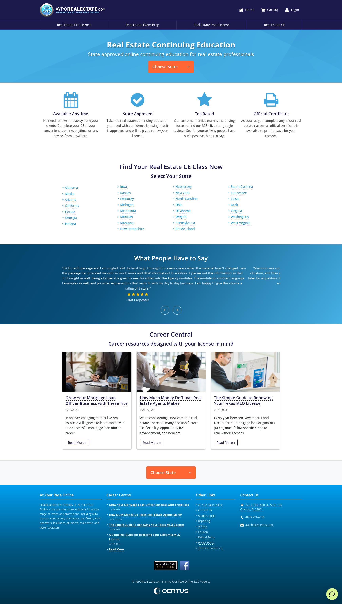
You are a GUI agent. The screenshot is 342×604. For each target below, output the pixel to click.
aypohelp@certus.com (259, 525)
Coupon (203, 532)
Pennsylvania (185, 223)
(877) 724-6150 (255, 517)
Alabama (71, 187)
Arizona (70, 200)
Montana (127, 223)
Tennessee (239, 193)
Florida (70, 212)
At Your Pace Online (210, 505)
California (72, 205)
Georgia (71, 218)
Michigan (127, 205)
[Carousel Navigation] (171, 310)
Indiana (70, 224)
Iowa (123, 186)
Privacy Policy (206, 542)
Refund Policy (206, 537)
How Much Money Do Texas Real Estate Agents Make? (171, 400)
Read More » (77, 442)
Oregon (181, 217)
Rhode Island (185, 229)
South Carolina (242, 186)
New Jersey (183, 186)
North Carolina (186, 199)
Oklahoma (183, 211)
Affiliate (202, 526)
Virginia (236, 211)
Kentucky (127, 199)
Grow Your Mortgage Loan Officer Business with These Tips (97, 400)
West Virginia (240, 223)
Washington (240, 217)
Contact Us (205, 510)
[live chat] (332, 594)
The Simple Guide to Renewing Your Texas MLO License (243, 400)
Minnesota (128, 211)
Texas (235, 199)
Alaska (69, 194)
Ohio (178, 205)
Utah (234, 205)
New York (182, 193)
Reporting (204, 521)
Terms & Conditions (210, 548)
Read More (116, 549)
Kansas (125, 193)
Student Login (206, 516)
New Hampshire (132, 229)
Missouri (126, 217)
